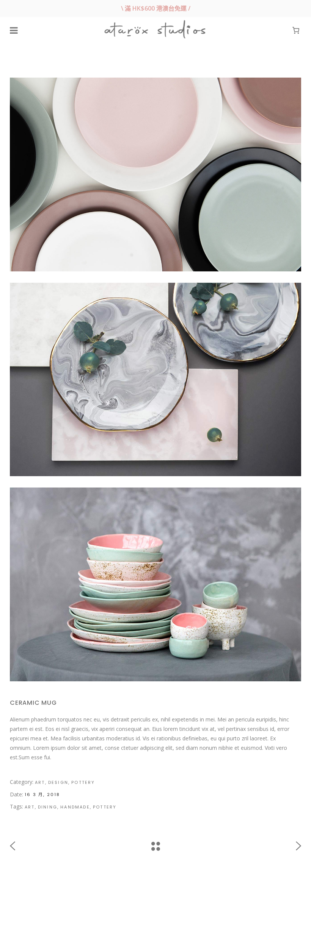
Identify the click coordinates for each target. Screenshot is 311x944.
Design (58, 782)
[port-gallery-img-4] (155, 174)
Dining (47, 807)
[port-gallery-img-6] (155, 584)
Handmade (75, 807)
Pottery (83, 782)
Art (40, 782)
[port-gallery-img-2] (155, 380)
